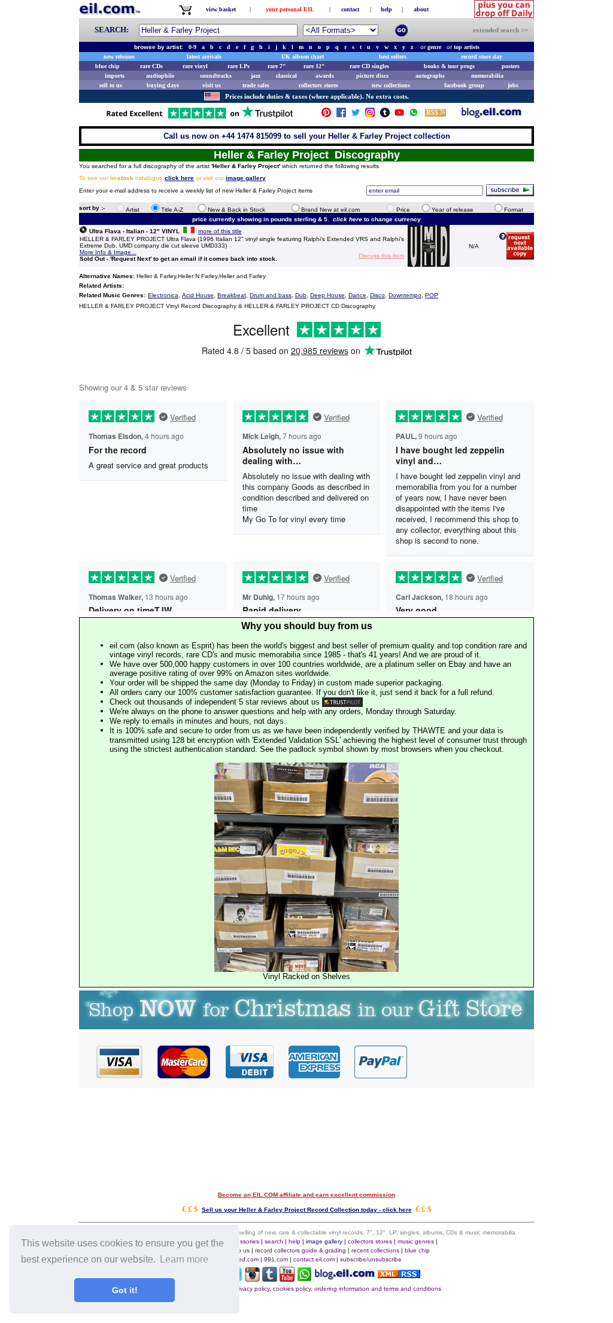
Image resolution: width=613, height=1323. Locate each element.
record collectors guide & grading (300, 1250)
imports (115, 75)
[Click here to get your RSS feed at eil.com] (435, 114)
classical (286, 75)
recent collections (375, 1250)
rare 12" (314, 66)
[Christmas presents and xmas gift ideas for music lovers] (306, 1026)
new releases (119, 56)
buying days (163, 85)
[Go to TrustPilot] (199, 117)
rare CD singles (369, 66)
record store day (481, 56)
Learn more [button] (184, 1259)
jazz (255, 75)
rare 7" (277, 66)
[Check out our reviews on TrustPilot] (342, 701)
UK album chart (302, 56)
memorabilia (487, 75)
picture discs (372, 75)
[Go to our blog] (491, 115)
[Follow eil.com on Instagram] (252, 1278)
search (274, 1241)
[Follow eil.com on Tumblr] (269, 1278)
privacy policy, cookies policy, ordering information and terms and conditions (337, 1288)
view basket (221, 9)
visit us (211, 85)
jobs (513, 85)
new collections (391, 85)
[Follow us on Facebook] (341, 115)
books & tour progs (449, 66)
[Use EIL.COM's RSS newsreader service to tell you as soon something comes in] (399, 1275)
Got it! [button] (125, 1290)
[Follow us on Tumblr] (385, 115)
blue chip (107, 66)
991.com (276, 1259)
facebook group (464, 85)
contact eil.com (314, 1259)
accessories (243, 1241)
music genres (415, 1241)
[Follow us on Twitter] (355, 115)
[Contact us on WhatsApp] (413, 115)
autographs (430, 75)
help (386, 9)
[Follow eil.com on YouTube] (287, 1278)
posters (511, 66)
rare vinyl (195, 66)
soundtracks (216, 75)
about (421, 9)
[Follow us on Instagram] (370, 115)
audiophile (160, 75)
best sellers (392, 56)
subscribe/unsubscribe (371, 1259)
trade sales (255, 85)
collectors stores (318, 85)
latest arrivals (204, 56)
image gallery (324, 1241)
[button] (471, 1061)
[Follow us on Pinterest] (326, 115)
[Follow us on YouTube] (399, 115)
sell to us (110, 85)
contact (350, 9)
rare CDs (151, 66)
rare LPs (238, 66)
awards (324, 75)
